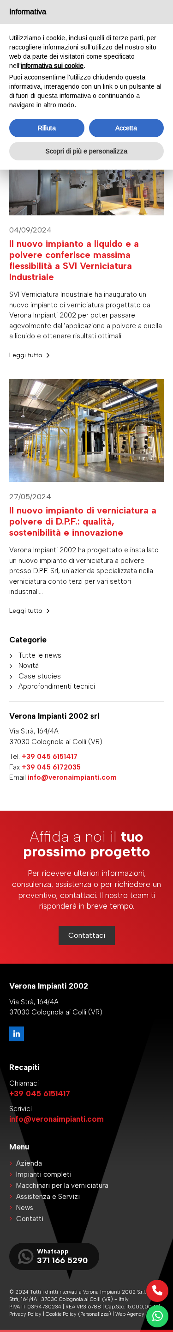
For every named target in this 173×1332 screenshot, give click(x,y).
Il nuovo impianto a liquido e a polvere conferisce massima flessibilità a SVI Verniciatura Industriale (74, 260)
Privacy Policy (25, 1314)
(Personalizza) (94, 1314)
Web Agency (129, 1314)
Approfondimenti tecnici (56, 686)
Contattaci (86, 935)
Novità (28, 665)
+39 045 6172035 (51, 767)
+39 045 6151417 (50, 756)
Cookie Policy (61, 1314)
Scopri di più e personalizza (86, 151)
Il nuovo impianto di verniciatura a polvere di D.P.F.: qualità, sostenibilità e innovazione (82, 521)
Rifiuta (47, 128)
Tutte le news (39, 655)
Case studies (39, 676)
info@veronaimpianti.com (72, 777)
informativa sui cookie (52, 65)
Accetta (126, 128)
